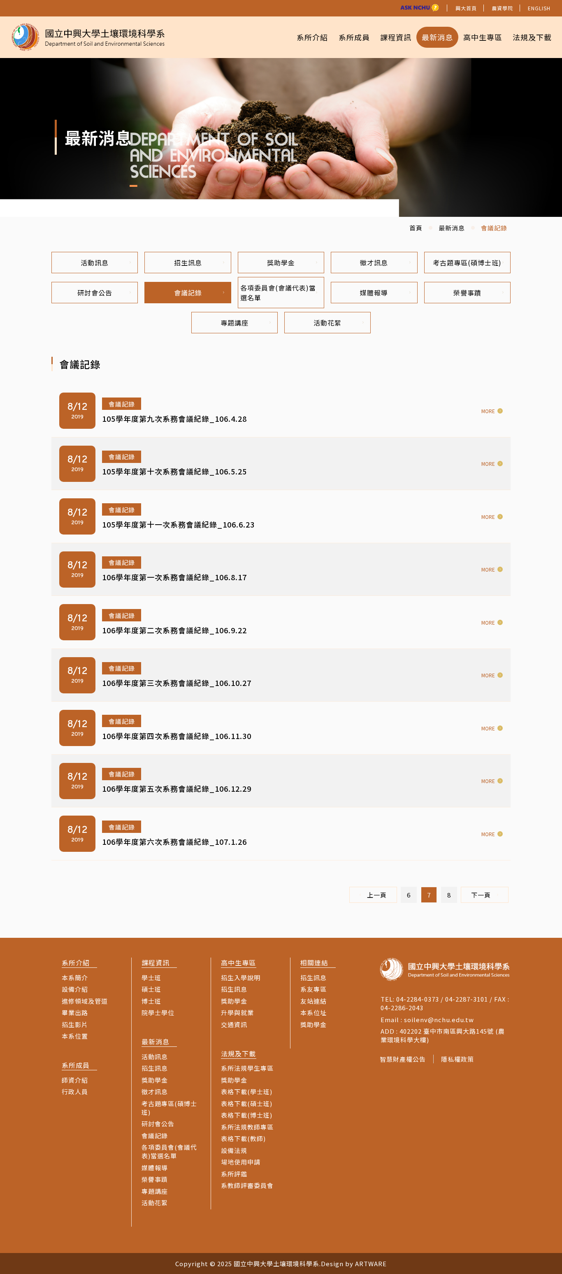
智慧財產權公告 (403, 1059)
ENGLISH (539, 8)
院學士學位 (158, 1012)
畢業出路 (75, 1012)
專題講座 (234, 323)
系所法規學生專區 (247, 1068)
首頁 (416, 227)
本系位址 (313, 1012)
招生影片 (75, 1024)
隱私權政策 (457, 1059)
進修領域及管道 (85, 1001)
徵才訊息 (374, 262)
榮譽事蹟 (467, 293)
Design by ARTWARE (354, 1263)
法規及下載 (532, 37)
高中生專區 (482, 37)
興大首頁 (466, 8)
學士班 (151, 977)
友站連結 (313, 1001)
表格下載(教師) (243, 1138)
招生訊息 (188, 262)
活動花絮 (327, 323)
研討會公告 (94, 293)
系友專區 (313, 989)
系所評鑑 (234, 1173)
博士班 (151, 1001)
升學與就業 (237, 1012)
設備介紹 (75, 989)
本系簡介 (75, 977)
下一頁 (481, 894)
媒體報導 (374, 293)
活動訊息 (95, 262)
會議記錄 (188, 293)
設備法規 (234, 1150)
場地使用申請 (240, 1162)
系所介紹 (312, 37)
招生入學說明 (240, 977)
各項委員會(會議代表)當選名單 (278, 292)
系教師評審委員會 (247, 1185)
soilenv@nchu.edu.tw (439, 1019)
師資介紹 (75, 1080)
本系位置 (75, 1036)
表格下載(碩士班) (246, 1103)
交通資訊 (234, 1024)
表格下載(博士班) (246, 1115)
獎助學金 (281, 262)
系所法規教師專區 (247, 1127)
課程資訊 (395, 37)
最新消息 (437, 37)
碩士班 (151, 989)
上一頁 (377, 894)
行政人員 (75, 1091)
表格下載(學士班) (246, 1091)
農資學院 (502, 8)
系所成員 (354, 37)
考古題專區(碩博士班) (467, 262)
